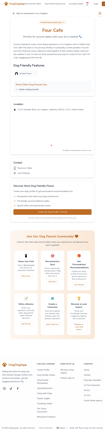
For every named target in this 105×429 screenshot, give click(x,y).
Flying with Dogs (44, 393)
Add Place (52, 281)
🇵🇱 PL (87, 3)
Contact (87, 375)
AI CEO (87, 395)
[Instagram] (4, 388)
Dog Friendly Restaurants (55, 4)
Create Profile (43, 369)
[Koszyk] (100, 13)
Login (96, 4)
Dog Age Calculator (92, 380)
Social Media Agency (93, 400)
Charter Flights (43, 398)
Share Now (26, 276)
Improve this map (86, 150)
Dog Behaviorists (44, 388)
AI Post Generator (92, 385)
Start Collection (52, 324)
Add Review (26, 324)
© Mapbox (66, 150)
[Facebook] (17, 388)
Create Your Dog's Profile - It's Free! (52, 212)
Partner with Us (67, 378)
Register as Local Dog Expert (78, 327)
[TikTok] (11, 388)
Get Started (79, 285)
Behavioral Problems (46, 416)
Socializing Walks (76, 4)
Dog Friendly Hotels (33, 4)
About (86, 369)
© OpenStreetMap (74, 150)
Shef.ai (87, 390)
